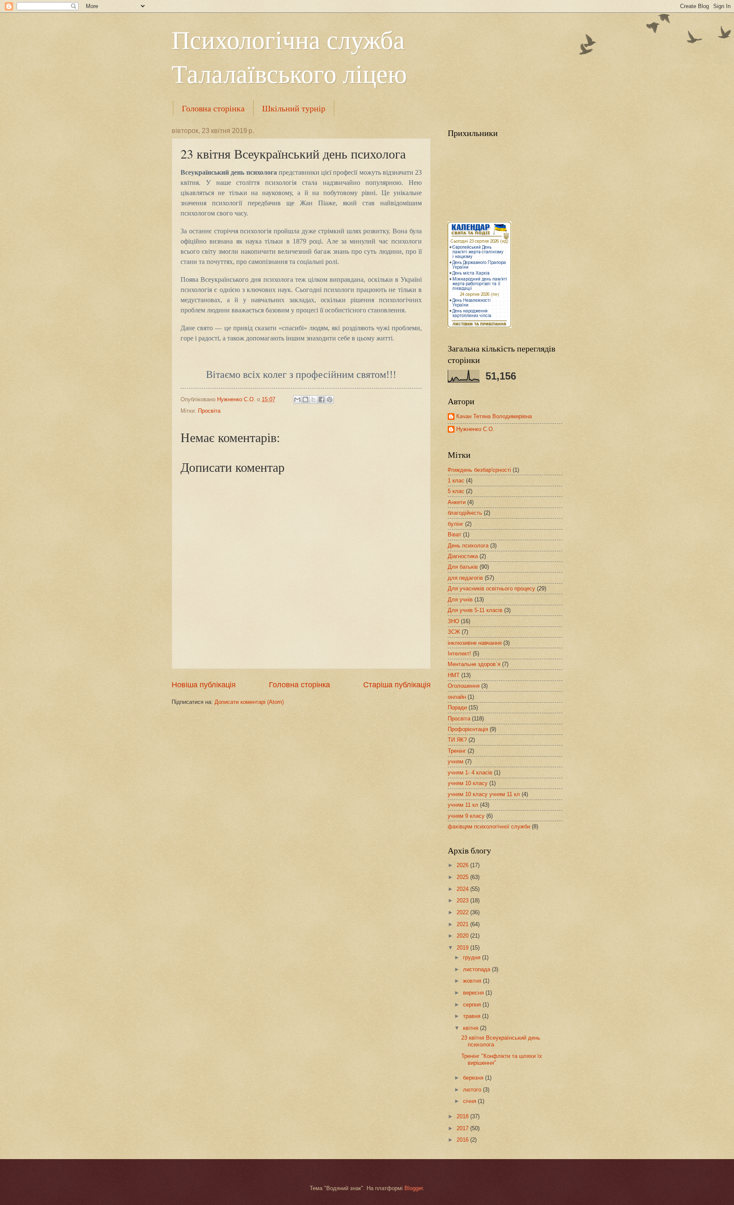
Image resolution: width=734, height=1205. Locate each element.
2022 (463, 912)
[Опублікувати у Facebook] (321, 399)
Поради (457, 707)
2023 (463, 900)
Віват (454, 534)
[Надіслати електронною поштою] (297, 399)
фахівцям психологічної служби (489, 826)
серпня (473, 1004)
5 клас (456, 491)
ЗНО (453, 621)
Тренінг (457, 751)
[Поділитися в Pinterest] (329, 399)
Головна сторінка (213, 108)
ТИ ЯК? (457, 740)
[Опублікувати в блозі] (305, 399)
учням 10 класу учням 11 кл (484, 794)
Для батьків (463, 567)
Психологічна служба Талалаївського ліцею (289, 56)
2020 (463, 936)
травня (472, 1016)
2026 (463, 865)
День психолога (468, 545)
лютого (473, 1089)
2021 (463, 924)
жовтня (473, 981)
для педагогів (465, 578)
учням (455, 761)
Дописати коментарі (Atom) (249, 702)
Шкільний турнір (293, 108)
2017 (463, 1128)
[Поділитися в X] (313, 399)
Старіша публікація (397, 684)
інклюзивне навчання (475, 643)
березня (474, 1078)
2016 (463, 1140)
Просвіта (209, 411)
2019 (463, 947)
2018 (463, 1116)
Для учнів (460, 599)
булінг (455, 524)
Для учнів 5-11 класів (475, 610)
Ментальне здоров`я (474, 664)
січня (470, 1101)
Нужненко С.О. (475, 429)
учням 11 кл (463, 805)
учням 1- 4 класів (470, 772)
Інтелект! (459, 653)
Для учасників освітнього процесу (491, 588)
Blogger (413, 1188)
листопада (477, 969)
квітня (471, 1028)
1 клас (456, 480)
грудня (472, 957)
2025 (463, 877)
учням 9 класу (466, 816)
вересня (474, 993)
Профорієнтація (468, 729)
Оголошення (464, 686)
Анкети (457, 502)
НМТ (454, 675)
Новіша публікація (204, 684)
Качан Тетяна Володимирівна (494, 416)
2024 (463, 889)
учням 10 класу (468, 783)
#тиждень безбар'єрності (479, 470)
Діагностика (463, 556)
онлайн (457, 697)
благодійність (465, 513)
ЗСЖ (454, 632)
